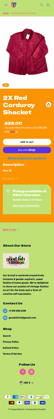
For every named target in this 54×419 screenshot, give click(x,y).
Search (7, 335)
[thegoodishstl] (14, 5)
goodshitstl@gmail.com (22, 317)
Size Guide (9, 178)
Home (6, 13)
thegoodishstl (17, 409)
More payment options (27, 158)
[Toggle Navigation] (6, 5)
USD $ (27, 382)
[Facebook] (23, 372)
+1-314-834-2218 (17, 310)
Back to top (9, 229)
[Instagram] (31, 372)
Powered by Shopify (36, 409)
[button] (41, 5)
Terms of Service (12, 353)
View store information (26, 205)
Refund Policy (11, 347)
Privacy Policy (11, 341)
